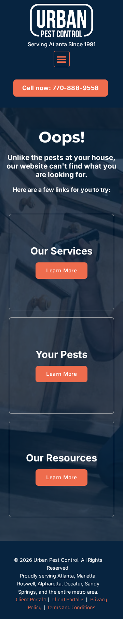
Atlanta (65, 576)
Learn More (61, 270)
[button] (62, 59)
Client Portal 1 (31, 599)
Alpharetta (50, 583)
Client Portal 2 (68, 599)
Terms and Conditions (71, 607)
